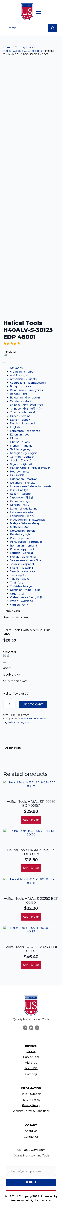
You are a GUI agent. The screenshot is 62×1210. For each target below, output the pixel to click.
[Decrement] (6, 704)
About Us (31, 1131)
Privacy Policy (31, 1105)
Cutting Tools (24, 47)
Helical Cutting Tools (19, 722)
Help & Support (31, 1094)
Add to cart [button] (31, 819)
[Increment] (13, 704)
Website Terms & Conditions (31, 1111)
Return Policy (31, 1099)
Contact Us (31, 1136)
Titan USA (31, 1068)
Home (7, 47)
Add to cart (33, 704)
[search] (52, 28)
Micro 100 (31, 1062)
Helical (31, 1051)
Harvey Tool (31, 1057)
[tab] (12, 748)
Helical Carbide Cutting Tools (22, 50)
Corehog (31, 1074)
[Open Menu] (38, 11)
